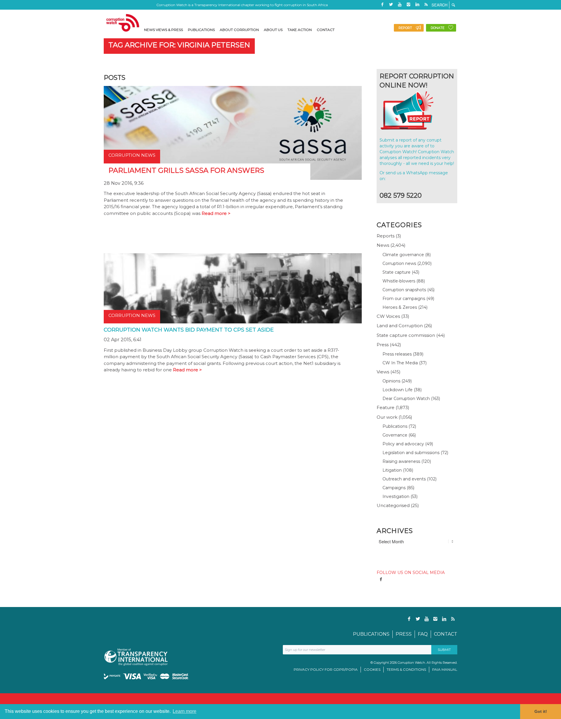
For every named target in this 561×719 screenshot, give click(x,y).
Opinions (391, 381)
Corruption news (399, 263)
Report (405, 28)
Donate (437, 28)
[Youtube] (399, 4)
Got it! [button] (540, 711)
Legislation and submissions (410, 452)
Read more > (216, 213)
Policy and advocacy (403, 443)
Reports (385, 236)
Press (383, 344)
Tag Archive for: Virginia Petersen (179, 45)
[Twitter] (391, 4)
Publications (394, 426)
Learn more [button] (184, 711)
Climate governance (403, 254)
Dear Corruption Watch (406, 398)
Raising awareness (401, 461)
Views (383, 372)
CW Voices (388, 316)
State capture (396, 272)
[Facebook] (382, 4)
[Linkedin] (417, 4)
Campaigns (394, 487)
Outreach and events (404, 479)
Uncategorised (393, 505)
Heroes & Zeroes (399, 307)
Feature (385, 407)
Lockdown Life (397, 389)
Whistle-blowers (398, 281)
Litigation (392, 470)
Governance (394, 435)
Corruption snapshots (404, 289)
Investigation (395, 496)
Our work (387, 417)
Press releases (397, 354)
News (383, 245)
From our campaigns (403, 298)
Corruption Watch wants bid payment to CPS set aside (189, 330)
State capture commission (406, 335)
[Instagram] (408, 4)
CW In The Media (400, 362)
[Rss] (426, 4)
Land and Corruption (400, 325)
